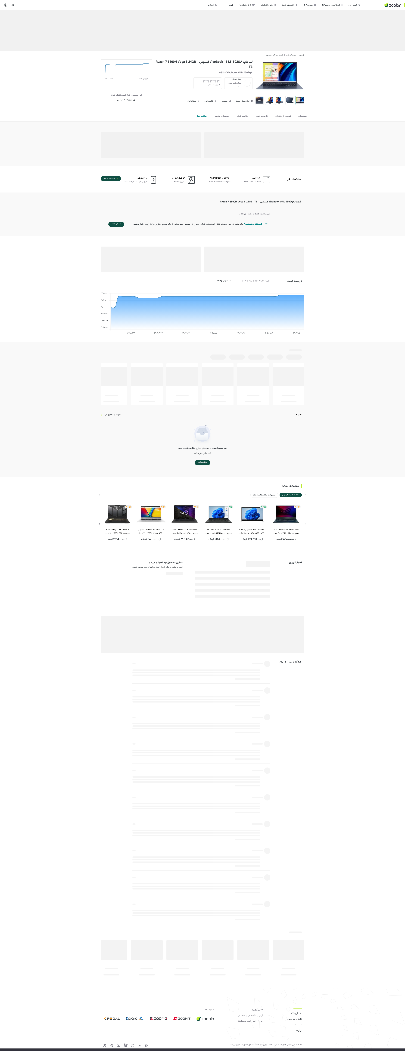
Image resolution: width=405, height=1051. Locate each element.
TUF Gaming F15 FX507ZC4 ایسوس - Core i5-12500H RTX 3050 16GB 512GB (117, 531)
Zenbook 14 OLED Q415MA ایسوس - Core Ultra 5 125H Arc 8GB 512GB (218, 531)
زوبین (301, 55)
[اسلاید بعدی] (99, 524)
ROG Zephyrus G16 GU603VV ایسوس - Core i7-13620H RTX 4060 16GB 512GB (185, 531)
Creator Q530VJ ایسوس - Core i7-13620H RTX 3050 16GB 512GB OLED (252, 531)
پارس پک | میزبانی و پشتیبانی (250, 1015)
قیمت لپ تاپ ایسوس (274, 55)
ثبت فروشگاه (296, 1013)
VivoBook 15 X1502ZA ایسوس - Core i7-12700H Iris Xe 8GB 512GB (151, 531)
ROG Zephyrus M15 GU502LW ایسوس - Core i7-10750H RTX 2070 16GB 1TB (286, 531)
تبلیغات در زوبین (294, 1019)
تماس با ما (297, 1025)
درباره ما (298, 1030)
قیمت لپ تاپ (291, 55)
